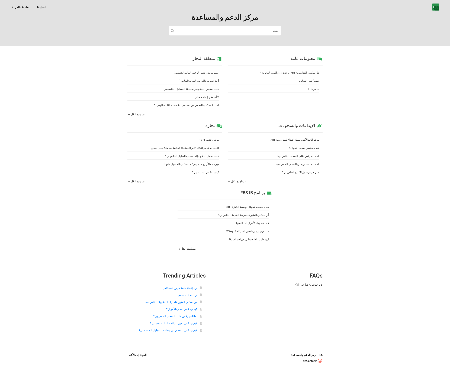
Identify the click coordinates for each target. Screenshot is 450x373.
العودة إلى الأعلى (137, 354)
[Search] (172, 30)
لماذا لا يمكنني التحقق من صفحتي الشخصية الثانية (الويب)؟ (186, 105)
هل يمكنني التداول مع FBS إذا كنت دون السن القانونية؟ (289, 72)
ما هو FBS (313, 88)
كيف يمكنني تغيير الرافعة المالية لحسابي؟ (196, 72)
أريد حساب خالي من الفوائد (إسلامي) (199, 80)
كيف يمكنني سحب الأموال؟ (304, 147)
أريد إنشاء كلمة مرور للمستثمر (180, 287)
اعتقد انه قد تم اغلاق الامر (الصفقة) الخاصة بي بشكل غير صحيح (185, 147)
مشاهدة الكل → (136, 114)
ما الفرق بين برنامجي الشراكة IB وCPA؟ (247, 231)
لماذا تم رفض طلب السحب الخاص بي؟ (298, 155)
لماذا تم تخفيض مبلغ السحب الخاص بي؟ (297, 164)
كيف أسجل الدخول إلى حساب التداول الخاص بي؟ (192, 155)
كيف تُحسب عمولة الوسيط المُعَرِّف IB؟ (247, 206)
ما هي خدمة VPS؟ (209, 139)
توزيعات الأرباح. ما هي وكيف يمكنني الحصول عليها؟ (191, 164)
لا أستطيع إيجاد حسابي (206, 96)
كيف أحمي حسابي (309, 80)
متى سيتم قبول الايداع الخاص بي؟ (300, 172)
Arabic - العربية (20, 7)
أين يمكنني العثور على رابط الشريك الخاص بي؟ (243, 214)
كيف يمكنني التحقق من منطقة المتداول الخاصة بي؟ (190, 88)
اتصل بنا (41, 7)
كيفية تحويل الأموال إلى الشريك (252, 223)
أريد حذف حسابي (187, 294)
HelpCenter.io (309, 360)
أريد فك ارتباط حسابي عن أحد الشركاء (248, 239)
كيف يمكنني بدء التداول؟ (205, 172)
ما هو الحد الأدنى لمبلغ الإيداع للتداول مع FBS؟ (294, 139)
